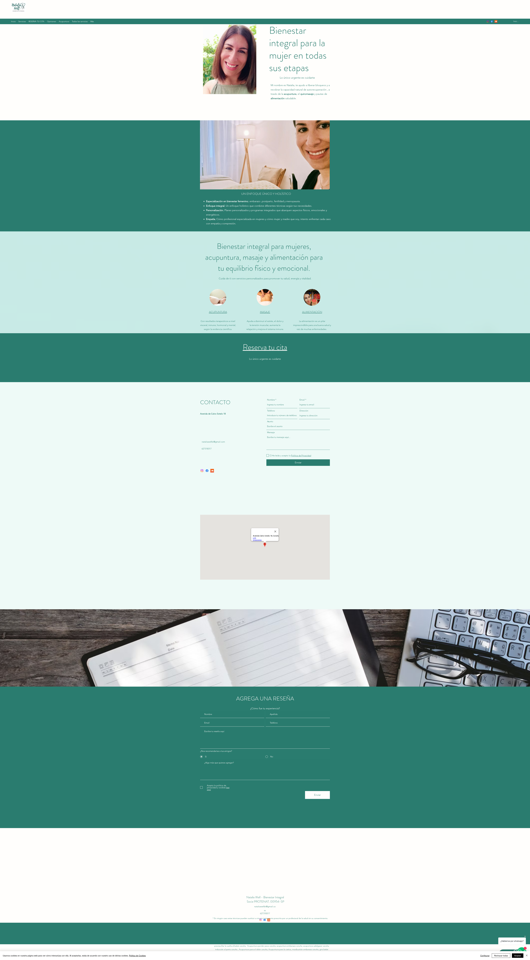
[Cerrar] (526, 955)
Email (302, 400)
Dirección (304, 411)
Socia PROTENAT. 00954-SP (265, 901)
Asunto (270, 421)
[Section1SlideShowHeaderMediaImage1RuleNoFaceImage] (261, 888)
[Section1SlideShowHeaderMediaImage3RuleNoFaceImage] (268, 888)
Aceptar (517, 955)
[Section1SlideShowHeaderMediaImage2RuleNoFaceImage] (265, 888)
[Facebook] (491, 21)
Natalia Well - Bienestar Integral (265, 897)
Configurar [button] (485, 955)
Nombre (271, 400)
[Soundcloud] (496, 21)
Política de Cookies (137, 955)
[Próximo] (518, 861)
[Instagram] (487, 21)
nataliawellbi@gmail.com (213, 441)
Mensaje (271, 432)
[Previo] (11, 861)
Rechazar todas (501, 955)
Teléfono (271, 411)
